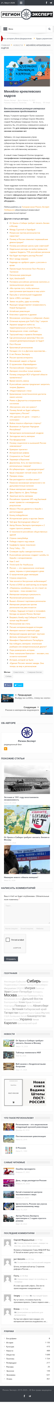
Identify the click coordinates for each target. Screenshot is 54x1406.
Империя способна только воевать (25, 371)
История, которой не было (21, 660)
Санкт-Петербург (21, 991)
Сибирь (8, 676)
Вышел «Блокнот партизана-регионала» (28, 601)
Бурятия (23, 1012)
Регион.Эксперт (10, 100)
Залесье (40, 988)
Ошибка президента (25, 1169)
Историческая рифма (19, 452)
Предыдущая (25, 695)
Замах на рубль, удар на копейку (24, 301)
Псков (16, 1019)
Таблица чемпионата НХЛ (28, 1052)
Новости (14, 102)
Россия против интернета (21, 357)
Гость (16, 1275)
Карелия (10, 1023)
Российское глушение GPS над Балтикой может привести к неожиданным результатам (28, 502)
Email (48, 102)
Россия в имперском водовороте (22, 710)
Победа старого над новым (22, 541)
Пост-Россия (15, 344)
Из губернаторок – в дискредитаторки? (27, 469)
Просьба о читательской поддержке (26, 294)
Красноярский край (27, 1023)
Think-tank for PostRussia (21, 564)
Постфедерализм (17, 439)
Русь (40, 995)
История (9, 1342)
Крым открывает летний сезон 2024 (26, 472)
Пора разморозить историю (22, 650)
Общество (10, 1354)
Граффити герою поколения (22, 545)
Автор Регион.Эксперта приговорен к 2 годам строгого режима (31, 1218)
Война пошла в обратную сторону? (25, 423)
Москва (10, 995)
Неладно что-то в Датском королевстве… (28, 351)
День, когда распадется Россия (31, 1180)
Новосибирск (40, 984)
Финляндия (10, 981)
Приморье (32, 995)
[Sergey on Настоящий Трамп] (7, 1297)
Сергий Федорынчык (24, 1239)
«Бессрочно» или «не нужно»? (23, 407)
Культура (10, 1346)
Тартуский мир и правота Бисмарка (26, 334)
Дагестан (22, 995)
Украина (26, 1019)
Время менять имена (19, 380)
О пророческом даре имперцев (24, 574)
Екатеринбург (11, 1002)
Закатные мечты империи (21, 496)
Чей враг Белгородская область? (24, 522)
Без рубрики (11, 1338)
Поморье (20, 1005)
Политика (22, 102)
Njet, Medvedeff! (17, 278)
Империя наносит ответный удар (25, 630)
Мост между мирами (19, 258)
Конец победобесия (19, 515)
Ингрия (30, 988)
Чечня (35, 1019)
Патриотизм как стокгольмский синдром (34, 1262)
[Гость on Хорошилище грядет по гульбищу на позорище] (7, 1278)
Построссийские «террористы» (23, 367)
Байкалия (21, 981)
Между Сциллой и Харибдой (22, 229)
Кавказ (44, 981)
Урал (7, 991)
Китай (24, 1016)
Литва (29, 1005)
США (6, 1016)
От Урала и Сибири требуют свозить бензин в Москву (26, 838)
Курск (31, 1012)
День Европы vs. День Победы (23, 492)
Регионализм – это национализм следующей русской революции (32, 1125)
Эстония (17, 1009)
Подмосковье (11, 984)
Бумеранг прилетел (18, 449)
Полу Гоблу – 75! (17, 548)
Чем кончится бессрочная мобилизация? (28, 581)
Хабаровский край (35, 1009)
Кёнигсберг (41, 1005)
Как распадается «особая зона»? (24, 479)
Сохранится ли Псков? (20, 456)
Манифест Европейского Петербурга (26, 640)
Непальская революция (20, 275)
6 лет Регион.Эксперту (20, 354)
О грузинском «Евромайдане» (23, 364)
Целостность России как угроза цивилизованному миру (31, 1205)
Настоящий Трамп (40, 1296)
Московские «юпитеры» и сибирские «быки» (29, 318)
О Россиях (21, 1147)
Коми (22, 1002)
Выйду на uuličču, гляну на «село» (32, 697)
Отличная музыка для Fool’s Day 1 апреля (29, 321)
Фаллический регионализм (22, 597)
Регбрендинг (11, 1363)
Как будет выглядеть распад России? (26, 255)
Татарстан (11, 1012)
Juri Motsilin (19, 1259)
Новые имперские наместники (23, 489)
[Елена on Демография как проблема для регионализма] (7, 1311)
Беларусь (38, 991)
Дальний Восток (32, 999)
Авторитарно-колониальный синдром (26, 433)
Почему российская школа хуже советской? (29, 245)
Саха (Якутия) (42, 1012)
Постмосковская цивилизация (31, 1136)
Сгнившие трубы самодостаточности (26, 551)
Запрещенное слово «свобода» (24, 331)
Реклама (9, 1367)
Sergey (17, 1295)
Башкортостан (36, 1016)
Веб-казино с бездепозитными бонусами (31, 1065)
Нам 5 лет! (14, 561)
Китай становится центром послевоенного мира (29, 1193)
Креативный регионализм (21, 347)
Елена (17, 1309)
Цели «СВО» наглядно (20, 298)
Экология (10, 1371)
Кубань (7, 1009)
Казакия (8, 1019)
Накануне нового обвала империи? (21, 877)
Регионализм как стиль (20, 623)
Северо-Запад (25, 984)
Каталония (9, 998)
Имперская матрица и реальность (25, 594)
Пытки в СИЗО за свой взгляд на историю (28, 584)
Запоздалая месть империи (22, 436)
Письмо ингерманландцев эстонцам (26, 627)
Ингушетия (10, 988)
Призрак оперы (16, 476)
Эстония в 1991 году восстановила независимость (21, 798)
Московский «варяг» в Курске (23, 361)
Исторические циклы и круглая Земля (27, 518)
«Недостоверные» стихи (20, 390)
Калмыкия (15, 1016)
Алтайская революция (20, 311)
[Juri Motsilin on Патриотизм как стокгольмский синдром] (7, 1262)
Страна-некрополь (18, 578)
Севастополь (18, 672)
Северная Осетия (35, 672)
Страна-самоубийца (19, 538)
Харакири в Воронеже (19, 459)
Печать (38, 102)
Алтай (19, 998)
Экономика (10, 1375)
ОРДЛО (20, 988)
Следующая (30, 707)
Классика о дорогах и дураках (23, 314)
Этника (9, 1379)
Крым (29, 1002)
